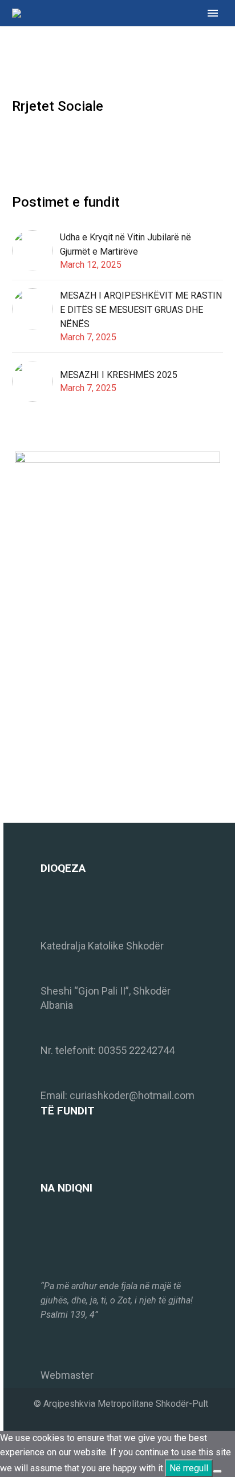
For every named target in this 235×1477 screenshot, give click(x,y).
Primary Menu (212, 13)
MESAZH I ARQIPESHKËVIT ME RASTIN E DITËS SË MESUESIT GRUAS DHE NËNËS (141, 309)
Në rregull (188, 1468)
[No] (217, 1471)
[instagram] (40, 143)
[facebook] (19, 143)
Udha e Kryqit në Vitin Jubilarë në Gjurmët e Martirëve (125, 244)
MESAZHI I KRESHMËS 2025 (118, 374)
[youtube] (61, 143)
